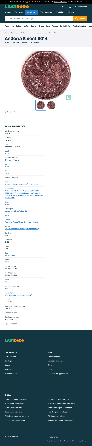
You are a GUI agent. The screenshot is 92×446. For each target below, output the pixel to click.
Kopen (8, 12)
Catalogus (32, 12)
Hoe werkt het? (54, 357)
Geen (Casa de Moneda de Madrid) (18, 295)
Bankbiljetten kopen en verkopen (60, 399)
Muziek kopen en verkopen (58, 412)
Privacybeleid (69, 441)
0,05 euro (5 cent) (12, 160)
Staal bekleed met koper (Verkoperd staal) (22, 229)
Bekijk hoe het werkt (75, 2)
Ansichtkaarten (79, 26)
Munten (26, 26)
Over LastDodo (10, 357)
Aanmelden (82, 7)
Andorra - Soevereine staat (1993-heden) (21, 184)
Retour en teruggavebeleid (58, 374)
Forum (71, 12)
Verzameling (46, 12)
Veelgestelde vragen (55, 361)
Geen (7, 288)
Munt (7, 204)
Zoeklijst (60, 12)
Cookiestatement (81, 441)
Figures (55, 26)
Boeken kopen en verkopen (15, 412)
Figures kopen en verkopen (15, 420)
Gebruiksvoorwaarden (54, 441)
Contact (51, 365)
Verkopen (18, 12)
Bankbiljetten (65, 26)
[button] (74, 7)
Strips (18, 26)
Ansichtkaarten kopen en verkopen (61, 403)
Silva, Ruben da (20, 211)
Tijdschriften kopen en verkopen (17, 416)
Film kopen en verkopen (57, 416)
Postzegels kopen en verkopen (16, 399)
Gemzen (28, 222)
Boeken (34, 26)
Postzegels (9, 26)
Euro (7, 167)
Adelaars (8, 222)
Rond (7, 262)
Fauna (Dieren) (19, 222)
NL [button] (63, 7)
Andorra (25, 43)
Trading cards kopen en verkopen (60, 420)
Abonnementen (11, 374)
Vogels (35, 222)
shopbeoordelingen (60, 2)
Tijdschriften (44, 26)
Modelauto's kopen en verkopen (60, 408)
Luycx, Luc (9, 211)
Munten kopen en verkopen (15, 408)
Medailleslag (10, 255)
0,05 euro (35, 43)
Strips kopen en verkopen (14, 403)
